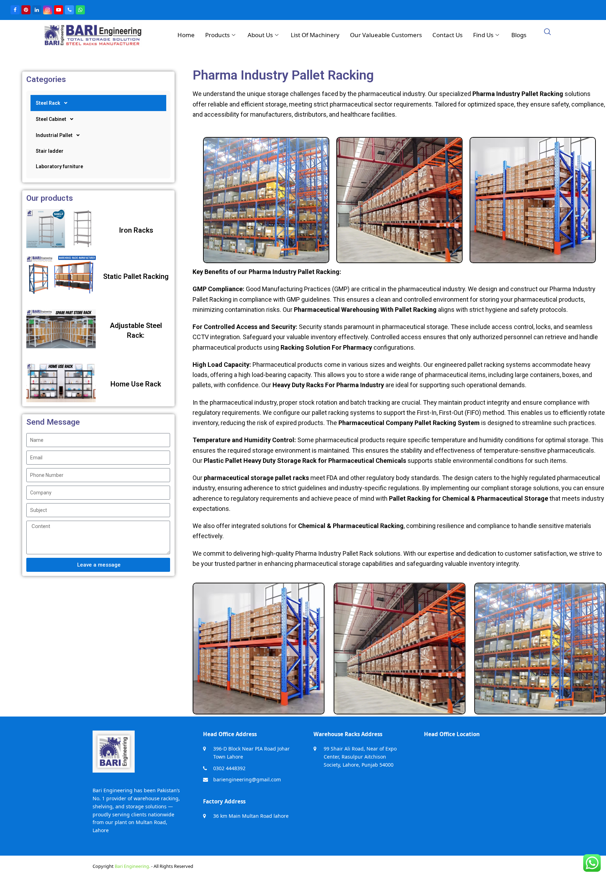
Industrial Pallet (54, 135)
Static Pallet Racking (136, 276)
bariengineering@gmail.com (247, 779)
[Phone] (69, 9)
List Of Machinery (315, 35)
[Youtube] (58, 9)
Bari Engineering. (132, 866)
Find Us (483, 35)
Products (217, 35)
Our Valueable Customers (386, 35)
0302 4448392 (229, 768)
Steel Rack (48, 103)
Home (186, 35)
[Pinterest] (26, 9)
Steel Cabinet (51, 119)
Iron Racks (136, 230)
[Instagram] (47, 9)
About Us (260, 35)
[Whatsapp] (80, 9)
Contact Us (447, 35)
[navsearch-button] (547, 32)
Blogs (518, 35)
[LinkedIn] (36, 9)
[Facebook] (15, 9)
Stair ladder (49, 151)
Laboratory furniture (59, 166)
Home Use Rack (135, 384)
